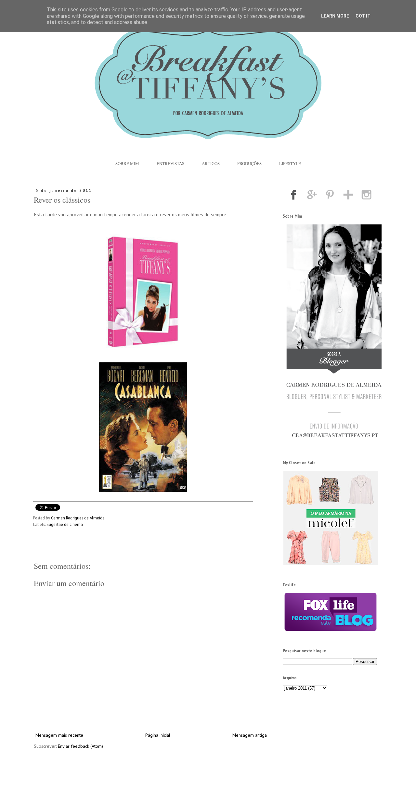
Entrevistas (170, 163)
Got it (363, 16)
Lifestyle (290, 163)
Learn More (335, 16)
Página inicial (157, 735)
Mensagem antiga (249, 735)
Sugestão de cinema (64, 524)
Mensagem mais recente (59, 735)
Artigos (211, 163)
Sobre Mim (127, 163)
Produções (249, 163)
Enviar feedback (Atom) (80, 746)
